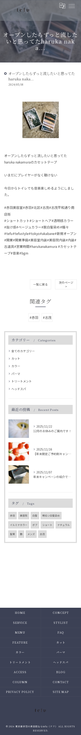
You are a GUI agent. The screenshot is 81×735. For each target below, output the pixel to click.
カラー (15, 366)
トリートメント (21, 381)
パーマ (15, 374)
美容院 (23, 515)
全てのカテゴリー (23, 351)
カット (15, 358)
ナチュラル (63, 525)
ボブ (34, 525)
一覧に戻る (40, 284)
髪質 (12, 534)
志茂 (42, 534)
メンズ (31, 534)
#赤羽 (33, 317)
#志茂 (47, 317)
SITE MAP (61, 692)
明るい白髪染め (51, 515)
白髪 (34, 515)
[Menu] (71, 5)
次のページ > (66, 284)
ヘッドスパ (18, 389)
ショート (47, 525)
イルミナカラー (18, 525)
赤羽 (12, 515)
